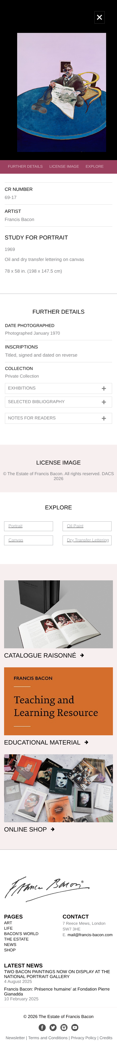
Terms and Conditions (48, 1038)
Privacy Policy (83, 1038)
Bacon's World (21, 934)
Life (8, 928)
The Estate (16, 939)
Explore (95, 166)
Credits (106, 1038)
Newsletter (15, 1038)
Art (8, 923)
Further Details (25, 166)
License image (64, 166)
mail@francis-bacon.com (89, 935)
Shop (10, 950)
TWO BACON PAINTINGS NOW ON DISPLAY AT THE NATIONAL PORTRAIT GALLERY (57, 974)
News (10, 944)
